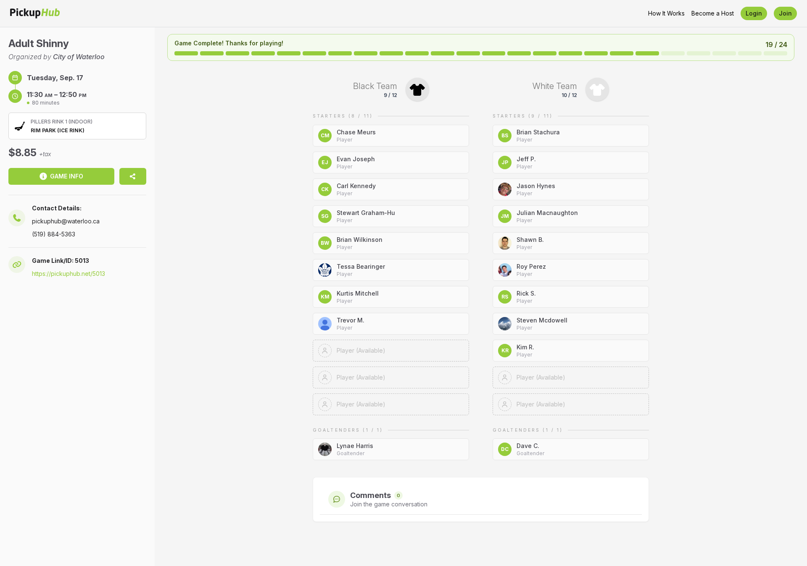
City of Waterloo (79, 56)
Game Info (66, 176)
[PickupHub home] (35, 13)
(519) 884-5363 (53, 234)
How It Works (666, 13)
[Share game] (132, 176)
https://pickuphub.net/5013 (68, 273)
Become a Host (712, 13)
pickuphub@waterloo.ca (66, 221)
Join (785, 13)
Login (754, 13)
